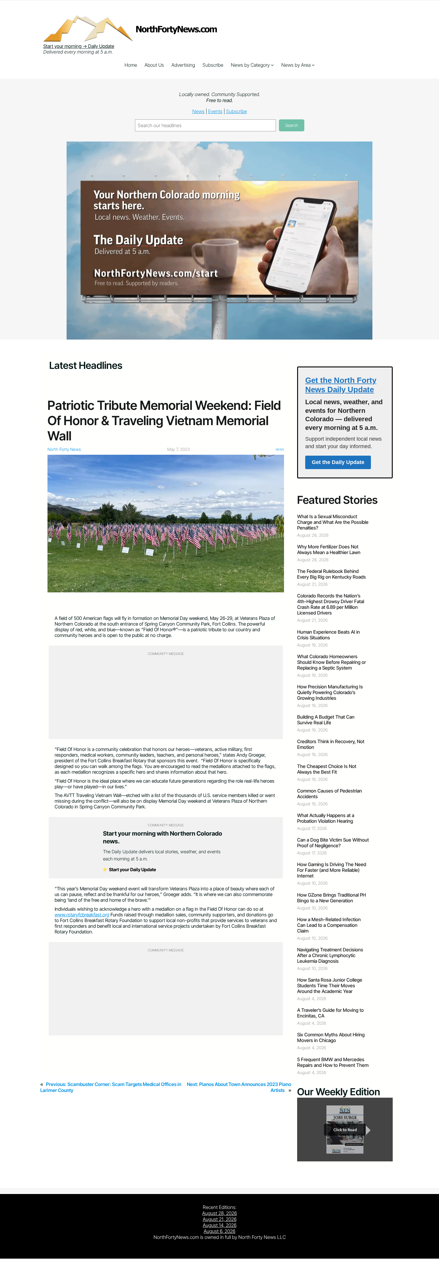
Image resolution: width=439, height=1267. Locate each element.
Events (215, 111)
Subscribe (236, 111)
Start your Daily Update (132, 869)
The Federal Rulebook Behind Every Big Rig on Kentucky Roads (331, 574)
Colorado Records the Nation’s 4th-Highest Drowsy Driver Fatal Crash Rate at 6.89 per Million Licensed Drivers (330, 604)
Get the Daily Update (338, 462)
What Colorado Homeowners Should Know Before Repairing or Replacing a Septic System (331, 662)
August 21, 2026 (220, 1219)
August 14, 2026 (220, 1225)
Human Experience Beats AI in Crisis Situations (328, 635)
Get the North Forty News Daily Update (340, 385)
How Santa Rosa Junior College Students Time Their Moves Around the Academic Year (329, 985)
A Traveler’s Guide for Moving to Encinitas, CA (330, 1013)
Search (291, 125)
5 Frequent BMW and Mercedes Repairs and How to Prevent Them (333, 1062)
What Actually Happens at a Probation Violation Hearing (325, 818)
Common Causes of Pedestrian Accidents (329, 793)
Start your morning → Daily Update (78, 46)
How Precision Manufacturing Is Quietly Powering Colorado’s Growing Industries (330, 692)
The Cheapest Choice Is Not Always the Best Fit (326, 769)
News (198, 111)
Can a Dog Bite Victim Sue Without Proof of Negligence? (333, 842)
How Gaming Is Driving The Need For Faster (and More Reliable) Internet (331, 870)
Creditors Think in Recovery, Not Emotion (330, 744)
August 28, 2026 (219, 1213)
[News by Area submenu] (313, 64)
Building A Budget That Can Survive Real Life (325, 719)
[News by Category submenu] (272, 64)
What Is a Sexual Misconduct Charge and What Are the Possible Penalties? (333, 522)
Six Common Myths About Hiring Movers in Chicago (331, 1037)
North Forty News (64, 449)
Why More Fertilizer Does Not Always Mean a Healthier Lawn (328, 549)
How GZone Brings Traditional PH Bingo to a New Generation (331, 898)
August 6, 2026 (219, 1231)
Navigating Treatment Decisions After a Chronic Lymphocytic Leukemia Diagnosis (330, 955)
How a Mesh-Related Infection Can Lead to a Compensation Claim (329, 925)
